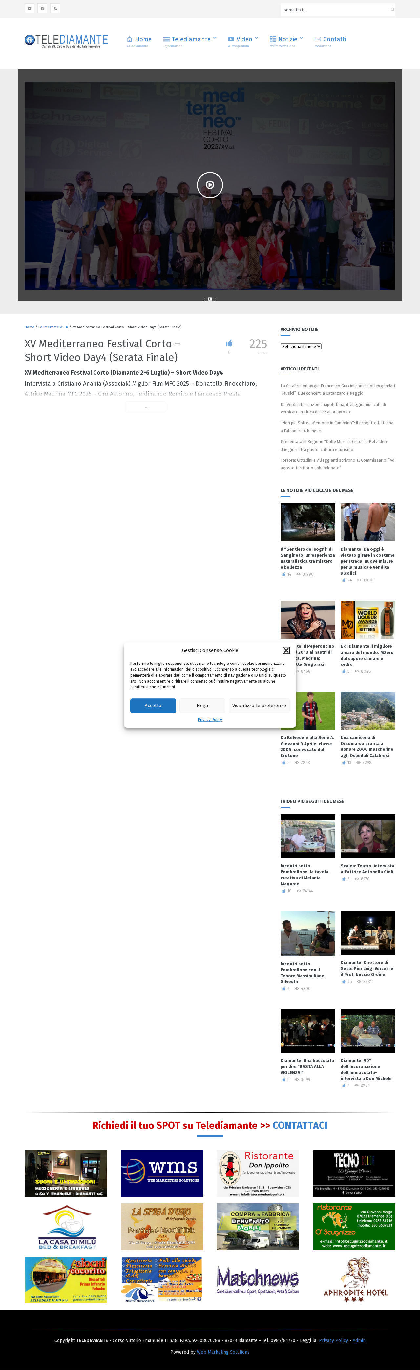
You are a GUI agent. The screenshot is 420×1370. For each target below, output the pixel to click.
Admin (359, 1340)
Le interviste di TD (53, 327)
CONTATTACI (300, 1125)
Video (240, 41)
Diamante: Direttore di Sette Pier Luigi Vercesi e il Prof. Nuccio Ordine (367, 968)
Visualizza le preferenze (259, 706)
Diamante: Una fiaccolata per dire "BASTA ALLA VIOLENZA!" (307, 1066)
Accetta (153, 706)
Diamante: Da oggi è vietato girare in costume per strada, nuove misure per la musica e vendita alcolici (368, 561)
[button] (286, 650)
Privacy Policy (210, 719)
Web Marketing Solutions (223, 1352)
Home (139, 41)
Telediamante (187, 41)
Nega (202, 706)
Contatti (330, 41)
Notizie (283, 41)
